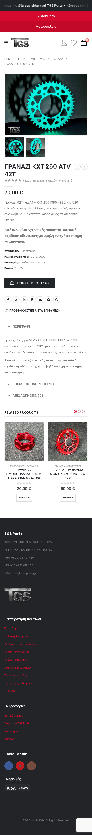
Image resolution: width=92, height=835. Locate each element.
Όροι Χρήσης (12, 628)
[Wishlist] (73, 43)
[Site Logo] (20, 43)
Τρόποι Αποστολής (15, 675)
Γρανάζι (18, 268)
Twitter (16, 299)
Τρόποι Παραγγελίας (16, 652)
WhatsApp (56, 299)
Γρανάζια (24, 262)
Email (40, 299)
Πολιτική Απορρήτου (16, 636)
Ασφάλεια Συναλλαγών (17, 667)
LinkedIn (24, 299)
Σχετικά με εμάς (13, 715)
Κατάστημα (11, 731)
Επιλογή (24, 497)
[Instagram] (31, 765)
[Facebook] (8, 765)
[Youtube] (20, 765)
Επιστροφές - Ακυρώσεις (19, 683)
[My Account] (63, 43)
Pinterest (32, 299)
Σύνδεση (9, 691)
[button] (10, 104)
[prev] (78, 167)
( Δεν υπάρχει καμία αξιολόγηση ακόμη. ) (47, 181)
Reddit (48, 299)
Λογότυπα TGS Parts (17, 723)
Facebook (8, 299)
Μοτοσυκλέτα (37, 262)
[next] (84, 167)
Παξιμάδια (32, 466)
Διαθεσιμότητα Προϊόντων (20, 644)
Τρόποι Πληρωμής (15, 660)
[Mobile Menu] (7, 42)
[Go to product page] (24, 441)
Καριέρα (9, 739)
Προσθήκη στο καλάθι (32, 283)
